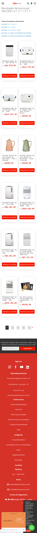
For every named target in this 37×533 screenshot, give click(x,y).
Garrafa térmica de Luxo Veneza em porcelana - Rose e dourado (9, 158)
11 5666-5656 (19, 474)
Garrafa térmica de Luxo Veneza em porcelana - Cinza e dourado (27, 158)
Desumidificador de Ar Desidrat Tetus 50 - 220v (9, 110)
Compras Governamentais (18, 424)
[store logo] (17, 3)
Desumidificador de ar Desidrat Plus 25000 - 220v (27, 204)
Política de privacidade (18, 414)
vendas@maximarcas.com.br (20, 489)
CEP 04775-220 (18, 390)
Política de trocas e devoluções (18, 419)
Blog (18, 430)
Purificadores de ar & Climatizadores (18, 445)
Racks (18, 450)
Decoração (18, 460)
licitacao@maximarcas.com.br (20, 484)
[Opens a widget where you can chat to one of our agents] (13, 521)
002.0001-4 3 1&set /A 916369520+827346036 (16, 33)
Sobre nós (18, 409)
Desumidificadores (18, 440)
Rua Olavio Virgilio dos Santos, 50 (18, 378)
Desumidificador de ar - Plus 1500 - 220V (9, 251)
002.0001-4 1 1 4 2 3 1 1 (9, 24)
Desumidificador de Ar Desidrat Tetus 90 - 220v (27, 62)
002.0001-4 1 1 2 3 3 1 (8, 27)
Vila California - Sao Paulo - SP (18, 384)
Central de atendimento (19, 404)
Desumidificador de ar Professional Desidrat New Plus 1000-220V (27, 252)
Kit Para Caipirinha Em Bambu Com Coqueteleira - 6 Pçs (26, 299)
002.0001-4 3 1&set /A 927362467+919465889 (16, 36)
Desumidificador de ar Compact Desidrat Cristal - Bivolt (27, 111)
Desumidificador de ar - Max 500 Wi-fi (9, 61)
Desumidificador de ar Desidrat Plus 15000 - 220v (9, 298)
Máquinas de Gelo (18, 455)
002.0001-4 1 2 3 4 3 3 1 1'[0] (10, 30)
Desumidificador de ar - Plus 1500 (9, 203)
